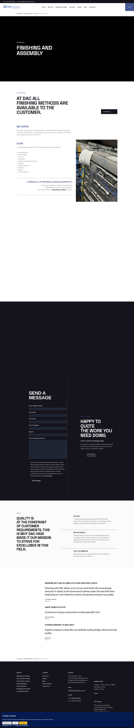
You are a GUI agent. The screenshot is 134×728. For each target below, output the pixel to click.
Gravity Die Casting (23, 681)
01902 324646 (11, 1)
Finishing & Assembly (23, 689)
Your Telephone (34, 425)
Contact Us (46, 686)
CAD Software (21, 686)
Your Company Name (35, 406)
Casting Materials (22, 691)
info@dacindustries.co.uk (27, 1)
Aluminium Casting (59, 190)
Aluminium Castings (23, 676)
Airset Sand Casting (23, 678)
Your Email (32, 419)
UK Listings (97, 701)
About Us (45, 676)
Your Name (32, 412)
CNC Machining (22, 683)
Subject (31, 432)
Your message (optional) (37, 438)
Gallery (44, 678)
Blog (43, 681)
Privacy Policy (48, 475)
